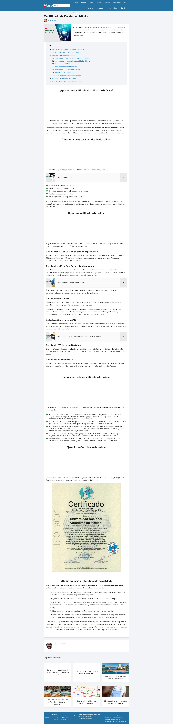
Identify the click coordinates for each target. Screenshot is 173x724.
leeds (104, 27)
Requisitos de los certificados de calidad (66, 76)
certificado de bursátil (116, 27)
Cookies (70, 718)
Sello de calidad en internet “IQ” (66, 67)
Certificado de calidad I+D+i (65, 72)
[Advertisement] (86, 106)
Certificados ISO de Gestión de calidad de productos (73, 58)
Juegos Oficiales (111, 8)
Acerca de (55, 716)
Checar (98, 3)
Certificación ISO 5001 (62, 64)
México (119, 716)
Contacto (64, 716)
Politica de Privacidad (60, 720)
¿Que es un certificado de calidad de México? (68, 49)
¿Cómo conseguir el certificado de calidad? (67, 81)
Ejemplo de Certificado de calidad (64, 79)
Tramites (107, 3)
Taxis (91, 3)
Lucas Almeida (52, 20)
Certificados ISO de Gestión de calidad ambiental (72, 61)
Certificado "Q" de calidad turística (67, 70)
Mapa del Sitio (61, 718)
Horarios (91, 8)
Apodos (83, 3)
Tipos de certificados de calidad (63, 55)
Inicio (76, 3)
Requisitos (117, 3)
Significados (125, 8)
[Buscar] (68, 5)
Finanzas (100, 8)
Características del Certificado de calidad (67, 52)
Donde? (126, 3)
